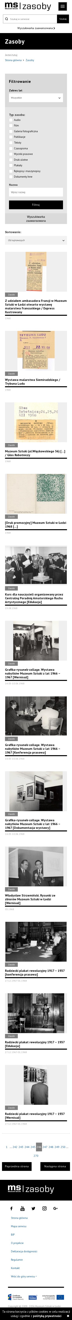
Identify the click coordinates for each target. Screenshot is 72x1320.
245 (33, 1147)
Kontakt (15, 1268)
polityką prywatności (47, 1316)
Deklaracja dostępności (24, 1251)
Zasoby (30, 60)
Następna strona (55, 1166)
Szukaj (63, 18)
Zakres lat (15, 90)
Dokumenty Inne (23, 176)
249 (57, 1147)
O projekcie (17, 1243)
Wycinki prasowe (23, 154)
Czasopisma (21, 148)
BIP (13, 1234)
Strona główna (13, 60)
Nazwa (13, 185)
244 (27, 1147)
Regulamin (17, 1259)
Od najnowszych (16, 240)
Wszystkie (16, 97)
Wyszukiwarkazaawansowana (36, 219)
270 (36, 1156)
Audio (17, 120)
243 (21, 1147)
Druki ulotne (21, 159)
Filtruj (36, 204)
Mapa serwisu (18, 1226)
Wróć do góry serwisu (24, 1277)
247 (45, 1147)
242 (15, 1147)
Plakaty (18, 165)
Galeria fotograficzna (26, 131)
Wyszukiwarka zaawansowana (35, 28)
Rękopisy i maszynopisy (27, 171)
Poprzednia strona (17, 1166)
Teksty (17, 142)
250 (63, 1147)
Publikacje (19, 137)
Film (16, 125)
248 (51, 1147)
